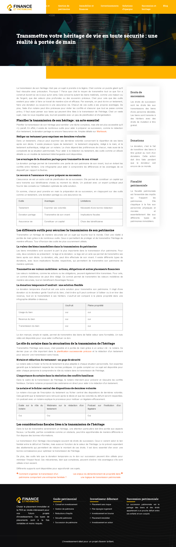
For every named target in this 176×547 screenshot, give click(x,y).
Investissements (110, 5)
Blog (165, 5)
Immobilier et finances (86, 7)
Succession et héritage (149, 7)
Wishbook (101, 131)
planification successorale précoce (74, 351)
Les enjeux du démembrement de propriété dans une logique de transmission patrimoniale (96, 476)
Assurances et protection (42, 7)
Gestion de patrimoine (64, 7)
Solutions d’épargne (127, 7)
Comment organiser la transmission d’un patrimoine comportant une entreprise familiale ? (42, 476)
